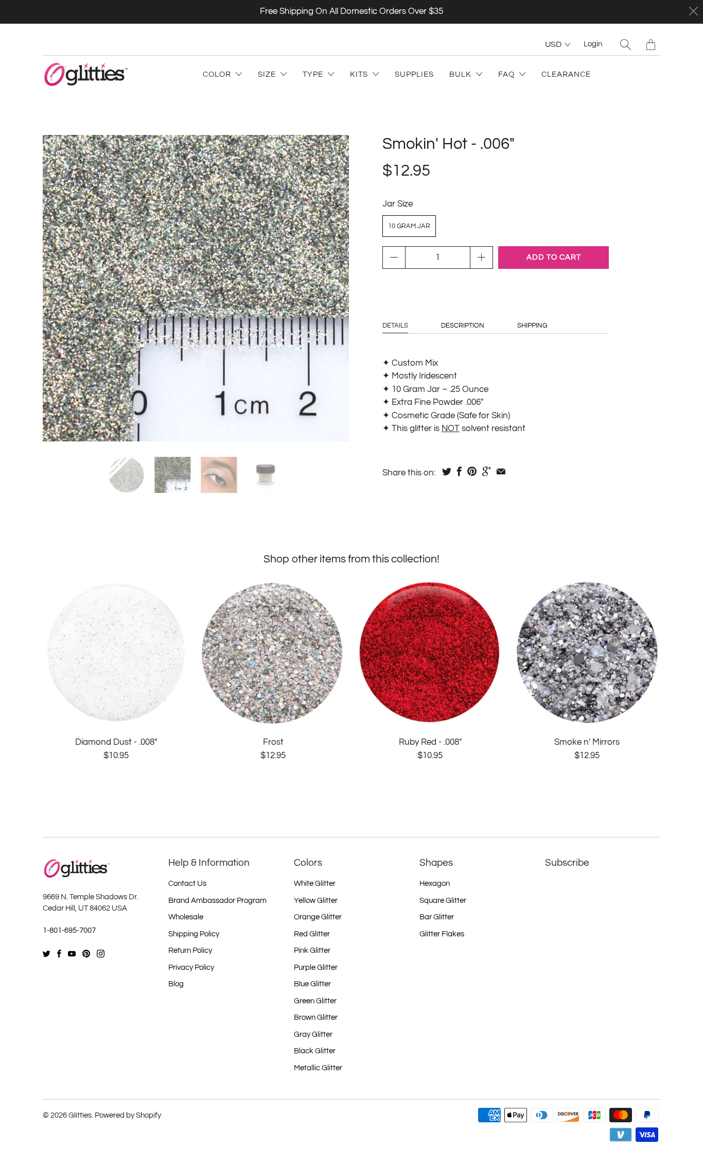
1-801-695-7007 (69, 930)
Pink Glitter (312, 950)
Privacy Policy (191, 967)
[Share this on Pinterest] (472, 471)
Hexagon (434, 883)
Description (462, 325)
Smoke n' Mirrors (587, 652)
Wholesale (185, 917)
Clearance (566, 74)
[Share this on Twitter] (447, 471)
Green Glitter (315, 1001)
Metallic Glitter (318, 1068)
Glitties (80, 1115)
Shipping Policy (193, 934)
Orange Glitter (318, 917)
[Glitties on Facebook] (59, 953)
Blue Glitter (312, 984)
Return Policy (190, 950)
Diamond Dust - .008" (116, 652)
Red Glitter (312, 934)
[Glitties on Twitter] (46, 953)
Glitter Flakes (441, 934)
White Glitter (315, 883)
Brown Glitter (316, 1017)
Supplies (414, 74)
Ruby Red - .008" (430, 652)
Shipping (532, 325)
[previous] (59, 288)
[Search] (625, 44)
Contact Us (187, 883)
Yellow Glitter (316, 900)
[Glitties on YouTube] (72, 953)
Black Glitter (315, 1051)
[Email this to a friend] (501, 471)
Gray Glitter (313, 1034)
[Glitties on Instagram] (100, 953)
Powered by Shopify (128, 1115)
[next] (332, 288)
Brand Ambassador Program (217, 900)
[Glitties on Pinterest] (86, 953)
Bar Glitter (436, 917)
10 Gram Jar (409, 226)
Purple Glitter (316, 967)
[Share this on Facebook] (459, 471)
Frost (273, 652)
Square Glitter (442, 900)
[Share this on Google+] (487, 471)
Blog (176, 984)
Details (395, 325)
